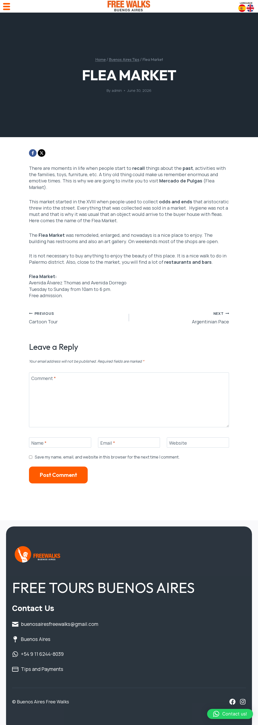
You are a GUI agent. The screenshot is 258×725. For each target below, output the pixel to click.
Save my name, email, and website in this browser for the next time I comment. (107, 457)
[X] (41, 153)
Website (178, 443)
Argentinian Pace (210, 318)
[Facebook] (33, 153)
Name (39, 443)
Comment (43, 378)
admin (117, 90)
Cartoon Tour (43, 318)
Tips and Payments (42, 669)
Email (107, 443)
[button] (230, 714)
